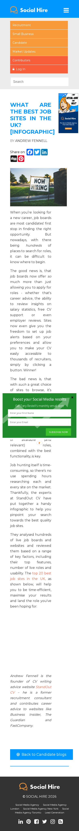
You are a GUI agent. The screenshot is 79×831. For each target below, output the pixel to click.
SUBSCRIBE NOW (58, 432)
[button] (39, 399)
